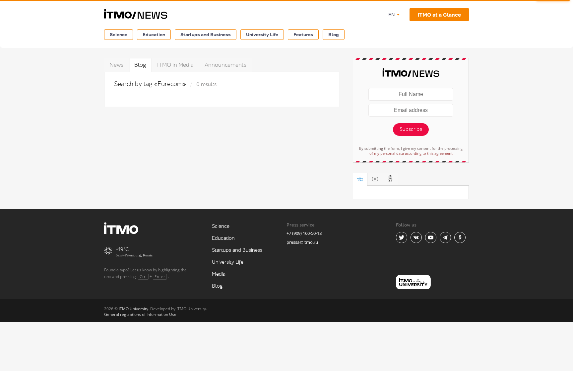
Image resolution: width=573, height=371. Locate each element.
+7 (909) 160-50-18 (304, 233)
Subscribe (411, 129)
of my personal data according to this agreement (411, 153)
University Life (262, 34)
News (116, 64)
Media (218, 274)
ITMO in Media (175, 64)
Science (118, 34)
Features (303, 34)
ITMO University (133, 309)
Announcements (225, 64)
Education (154, 34)
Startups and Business (205, 34)
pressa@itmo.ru (302, 242)
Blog (333, 34)
